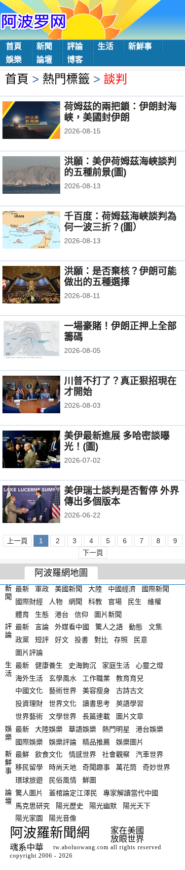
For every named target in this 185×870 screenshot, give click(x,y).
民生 (135, 602)
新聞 (44, 46)
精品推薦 (96, 741)
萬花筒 (126, 767)
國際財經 (29, 602)
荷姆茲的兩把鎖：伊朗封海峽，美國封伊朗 (120, 112)
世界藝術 (29, 716)
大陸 (95, 589)
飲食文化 (49, 754)
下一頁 (92, 553)
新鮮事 (140, 46)
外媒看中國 (72, 627)
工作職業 (96, 678)
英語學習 (130, 703)
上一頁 (17, 541)
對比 (101, 640)
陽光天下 (136, 805)
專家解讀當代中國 (130, 793)
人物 (56, 602)
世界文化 (62, 703)
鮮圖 (89, 780)
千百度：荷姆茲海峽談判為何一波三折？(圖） (120, 221)
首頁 (14, 46)
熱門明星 (116, 729)
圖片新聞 (108, 614)
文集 (155, 627)
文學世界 (62, 716)
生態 (42, 614)
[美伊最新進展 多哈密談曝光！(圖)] (44, 450)
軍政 (42, 589)
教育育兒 (130, 678)
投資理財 (29, 703)
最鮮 (22, 754)
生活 (105, 46)
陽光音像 (62, 818)
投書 (81, 640)
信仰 (81, 614)
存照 (121, 640)
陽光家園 (29, 818)
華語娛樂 (82, 729)
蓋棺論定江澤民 (73, 793)
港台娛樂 (149, 729)
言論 (42, 627)
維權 (154, 602)
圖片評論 (29, 652)
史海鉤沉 (82, 665)
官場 (115, 602)
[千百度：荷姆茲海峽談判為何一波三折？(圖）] (44, 231)
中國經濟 (122, 589)
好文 (62, 640)
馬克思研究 (32, 805)
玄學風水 (62, 678)
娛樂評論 (62, 741)
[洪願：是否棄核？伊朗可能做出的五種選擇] (44, 285)
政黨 (22, 640)
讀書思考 (96, 703)
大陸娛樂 (49, 729)
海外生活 (29, 678)
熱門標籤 (66, 79)
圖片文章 (130, 716)
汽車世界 (149, 754)
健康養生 (49, 665)
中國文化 (29, 691)
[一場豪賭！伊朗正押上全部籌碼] (44, 340)
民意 (141, 640)
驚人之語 (109, 627)
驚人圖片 (29, 793)
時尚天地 (62, 767)
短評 (42, 640)
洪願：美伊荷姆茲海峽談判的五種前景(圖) (120, 166)
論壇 (44, 59)
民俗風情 (62, 780)
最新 (22, 589)
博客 (75, 59)
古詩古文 (130, 691)
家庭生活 (116, 665)
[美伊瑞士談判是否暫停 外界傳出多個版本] (44, 505)
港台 (62, 614)
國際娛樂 (29, 741)
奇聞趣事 (96, 767)
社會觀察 (116, 754)
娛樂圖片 (130, 741)
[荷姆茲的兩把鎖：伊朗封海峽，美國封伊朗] (44, 121)
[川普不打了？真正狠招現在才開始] (44, 395)
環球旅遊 (29, 780)
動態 (136, 627)
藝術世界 (62, 691)
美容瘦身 (96, 691)
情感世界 (82, 754)
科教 (95, 602)
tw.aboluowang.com (81, 847)
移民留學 (29, 767)
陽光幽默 (103, 805)
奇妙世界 (156, 767)
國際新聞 (155, 589)
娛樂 (14, 59)
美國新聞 (68, 589)
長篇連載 (96, 716)
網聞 (75, 602)
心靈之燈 (149, 665)
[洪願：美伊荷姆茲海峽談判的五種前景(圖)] (44, 176)
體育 (22, 614)
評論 (75, 46)
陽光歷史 (69, 805)
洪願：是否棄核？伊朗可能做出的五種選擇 (120, 276)
